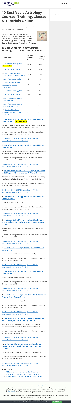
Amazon (31, 388)
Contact (64, 4)
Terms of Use (29, 385)
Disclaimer (20, 385)
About (46, 385)
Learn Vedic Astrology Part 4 (13, 91)
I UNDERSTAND (57, 401)
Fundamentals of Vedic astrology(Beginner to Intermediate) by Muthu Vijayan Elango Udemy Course (23, 222)
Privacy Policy (39, 385)
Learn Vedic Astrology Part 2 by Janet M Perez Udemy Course (23, 146)
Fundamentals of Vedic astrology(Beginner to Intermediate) (11, 85)
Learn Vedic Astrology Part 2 (13, 69)
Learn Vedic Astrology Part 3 (13, 79)
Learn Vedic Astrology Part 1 (13, 64)
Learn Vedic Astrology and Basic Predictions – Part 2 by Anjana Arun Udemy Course (23, 319)
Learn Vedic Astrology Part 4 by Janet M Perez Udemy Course (23, 249)
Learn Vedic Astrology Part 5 (13, 94)
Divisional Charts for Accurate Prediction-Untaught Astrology (13, 112)
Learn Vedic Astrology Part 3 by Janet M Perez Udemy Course (23, 197)
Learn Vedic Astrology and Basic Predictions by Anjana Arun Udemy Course (23, 296)
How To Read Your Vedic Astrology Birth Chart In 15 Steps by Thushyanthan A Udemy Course (23, 172)
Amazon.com (11, 392)
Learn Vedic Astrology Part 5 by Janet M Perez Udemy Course (23, 272)
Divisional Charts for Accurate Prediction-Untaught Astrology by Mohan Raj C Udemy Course (22, 346)
